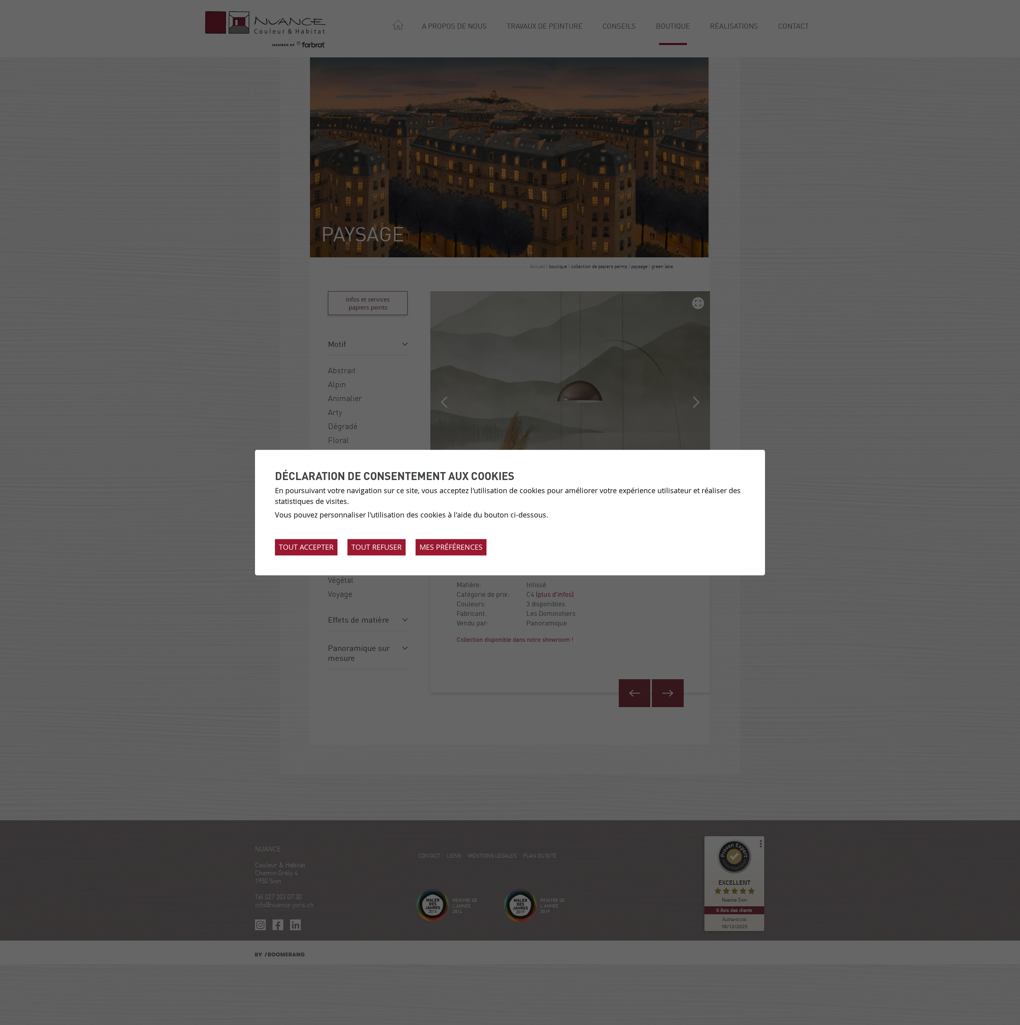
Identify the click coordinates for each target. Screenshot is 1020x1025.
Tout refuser (376, 547)
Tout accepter (306, 547)
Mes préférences (451, 547)
